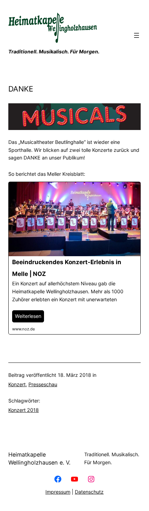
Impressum (57, 492)
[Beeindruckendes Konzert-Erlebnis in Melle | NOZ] (74, 258)
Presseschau (42, 384)
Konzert (17, 384)
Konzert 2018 (23, 410)
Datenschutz (89, 492)
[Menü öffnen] (136, 35)
